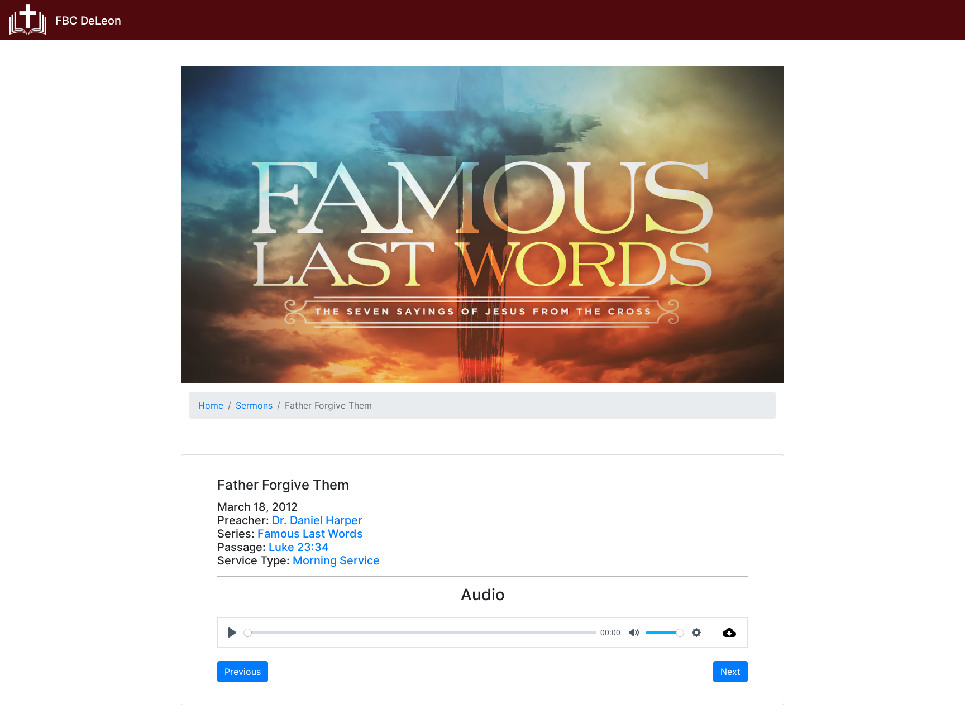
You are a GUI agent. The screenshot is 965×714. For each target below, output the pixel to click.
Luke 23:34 (299, 547)
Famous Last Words (310, 533)
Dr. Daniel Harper (317, 520)
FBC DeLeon (88, 20)
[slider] (420, 632)
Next (730, 671)
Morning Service (336, 560)
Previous (242, 671)
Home (210, 405)
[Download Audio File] (729, 632)
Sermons (254, 405)
